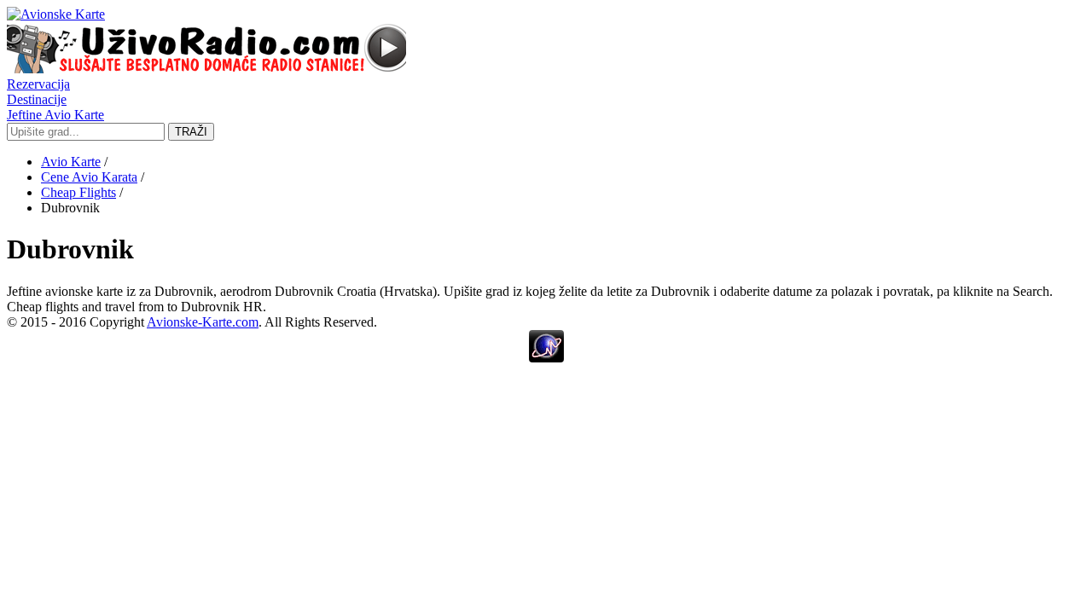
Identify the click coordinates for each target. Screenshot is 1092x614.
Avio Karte (71, 161)
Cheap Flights (78, 192)
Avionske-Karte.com (202, 322)
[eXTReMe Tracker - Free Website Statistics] (546, 357)
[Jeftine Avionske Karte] (56, 14)
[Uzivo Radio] (206, 68)
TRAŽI (191, 131)
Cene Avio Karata (89, 177)
